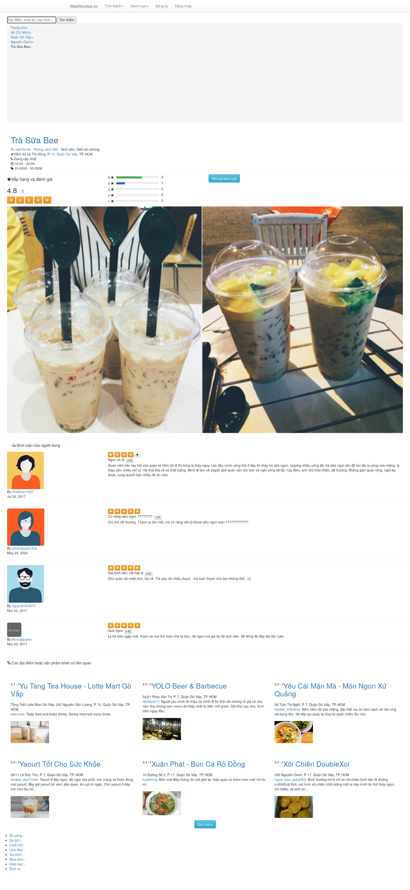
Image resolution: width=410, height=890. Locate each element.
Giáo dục (16, 864)
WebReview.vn (84, 6)
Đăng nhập (183, 6)
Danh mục (138, 6)
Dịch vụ (15, 868)
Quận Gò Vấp (67, 154)
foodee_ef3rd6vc (287, 709)
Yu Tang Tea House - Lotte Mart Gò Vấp (71, 689)
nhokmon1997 (22, 491)
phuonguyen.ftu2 (24, 548)
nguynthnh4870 (23, 605)
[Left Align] (11, 200)
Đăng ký (162, 6)
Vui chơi (15, 854)
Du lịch (14, 840)
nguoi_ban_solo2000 (290, 779)
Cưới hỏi (15, 845)
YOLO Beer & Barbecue (189, 685)
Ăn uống (15, 835)
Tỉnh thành (113, 6)
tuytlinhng (150, 779)
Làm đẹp (16, 849)
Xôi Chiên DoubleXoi (316, 764)
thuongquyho (22, 639)
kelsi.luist (17, 714)
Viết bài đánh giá (224, 178)
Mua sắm (16, 859)
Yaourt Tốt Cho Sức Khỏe (60, 764)
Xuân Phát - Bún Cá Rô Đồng (198, 764)
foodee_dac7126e (24, 779)
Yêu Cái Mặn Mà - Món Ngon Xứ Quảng (331, 689)
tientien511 (151, 701)
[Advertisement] (205, 84)
